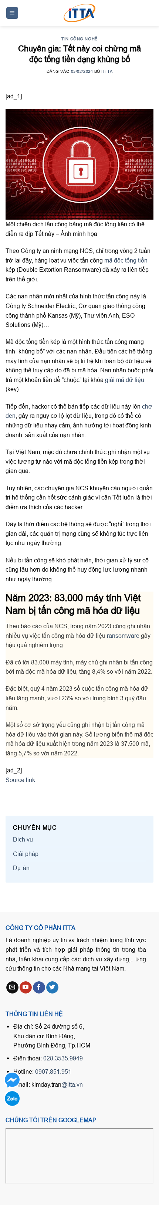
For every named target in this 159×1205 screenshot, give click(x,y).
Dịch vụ (23, 839)
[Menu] (12, 13)
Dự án (21, 867)
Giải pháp (25, 853)
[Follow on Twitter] (52, 987)
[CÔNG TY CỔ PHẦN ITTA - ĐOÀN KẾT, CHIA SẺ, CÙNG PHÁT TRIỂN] (79, 13)
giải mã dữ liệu (124, 379)
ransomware (123, 635)
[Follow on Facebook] (39, 987)
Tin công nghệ (79, 38)
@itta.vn (72, 1084)
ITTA (107, 71)
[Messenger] (12, 1080)
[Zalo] (12, 1098)
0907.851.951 (53, 1071)
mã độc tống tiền (126, 260)
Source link (20, 779)
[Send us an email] (12, 987)
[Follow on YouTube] (26, 987)
